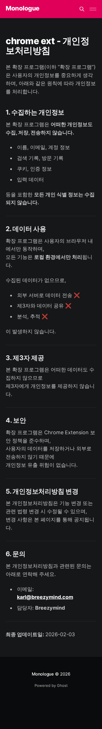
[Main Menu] (93, 9)
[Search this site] (81, 9)
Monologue (22, 8)
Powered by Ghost (51, 685)
